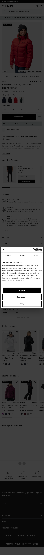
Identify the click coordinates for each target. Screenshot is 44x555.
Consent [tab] (8, 255)
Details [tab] (22, 255)
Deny (22, 304)
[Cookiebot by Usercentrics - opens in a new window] (33, 249)
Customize (21, 297)
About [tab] (36, 255)
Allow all (22, 290)
